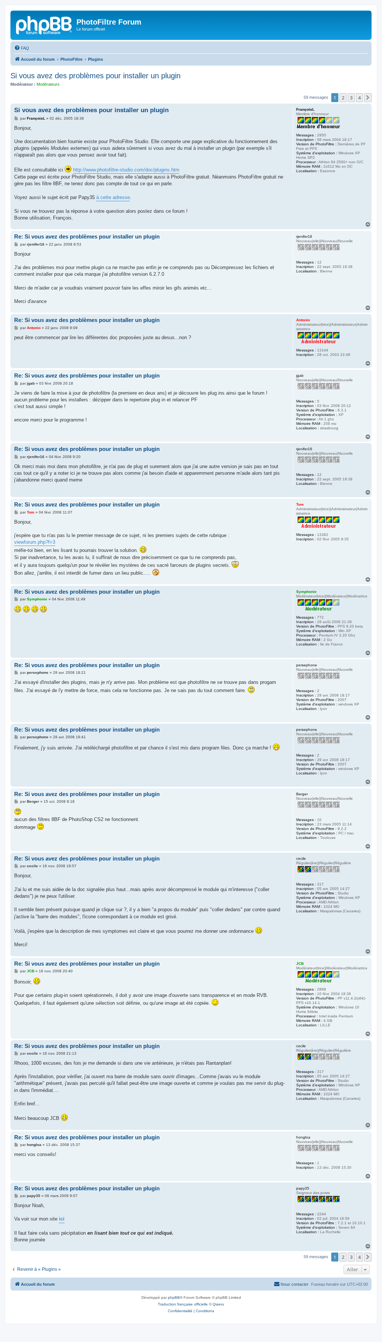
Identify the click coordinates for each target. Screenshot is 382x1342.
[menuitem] (21, 48)
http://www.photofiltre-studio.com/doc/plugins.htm (126, 170)
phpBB (174, 1297)
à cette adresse (113, 197)
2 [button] (343, 97)
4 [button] (359, 97)
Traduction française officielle (183, 1304)
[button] (368, 97)
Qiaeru (218, 1304)
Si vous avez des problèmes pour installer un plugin (95, 76)
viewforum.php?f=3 (34, 542)
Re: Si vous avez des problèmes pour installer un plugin (87, 236)
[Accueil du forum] (44, 24)
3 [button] (351, 97)
